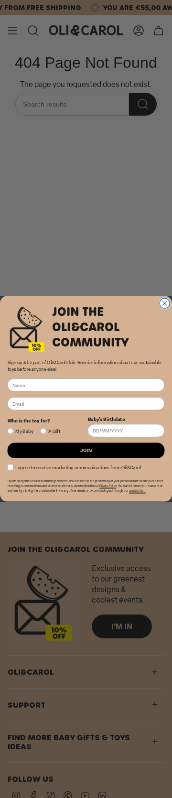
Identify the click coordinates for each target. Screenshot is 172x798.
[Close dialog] (165, 304)
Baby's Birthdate (106, 419)
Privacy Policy (107, 486)
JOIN (86, 450)
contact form (137, 491)
